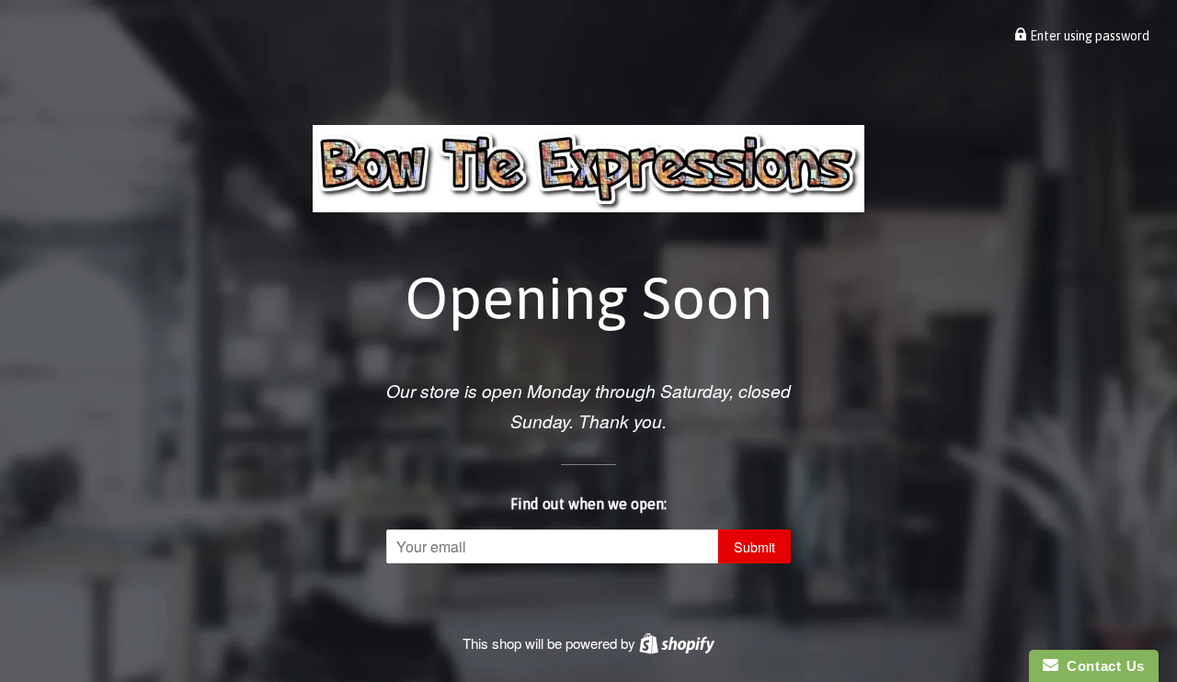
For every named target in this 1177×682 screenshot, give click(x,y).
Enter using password (1088, 35)
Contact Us (1101, 666)
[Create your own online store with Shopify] (676, 643)
